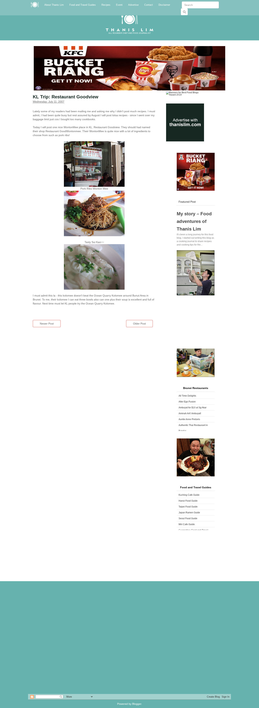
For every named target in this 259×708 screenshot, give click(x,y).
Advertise (133, 4)
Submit (185, 14)
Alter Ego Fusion (187, 401)
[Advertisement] (196, 322)
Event (119, 4)
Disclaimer (164, 4)
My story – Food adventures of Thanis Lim (194, 221)
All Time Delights (187, 395)
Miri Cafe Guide (187, 524)
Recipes (105, 4)
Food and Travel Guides (82, 4)
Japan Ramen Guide (189, 512)
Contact (148, 4)
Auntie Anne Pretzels (189, 419)
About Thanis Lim (54, 4)
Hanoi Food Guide (188, 500)
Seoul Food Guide (188, 518)
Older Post (139, 323)
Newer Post (47, 323)
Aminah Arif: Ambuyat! (190, 413)
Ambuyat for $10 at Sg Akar (192, 407)
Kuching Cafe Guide (189, 495)
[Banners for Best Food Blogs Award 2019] (185, 93)
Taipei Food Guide (188, 506)
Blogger (136, 703)
